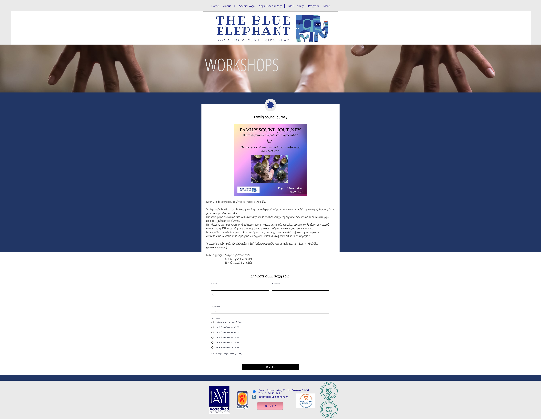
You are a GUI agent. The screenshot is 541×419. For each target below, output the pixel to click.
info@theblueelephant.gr (273, 396)
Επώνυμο (276, 283)
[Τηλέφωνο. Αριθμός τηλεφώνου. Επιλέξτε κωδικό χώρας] (216, 311)
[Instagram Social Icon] (254, 397)
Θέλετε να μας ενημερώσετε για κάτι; (226, 354)
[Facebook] (254, 392)
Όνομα (214, 283)
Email (214, 295)
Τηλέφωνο (215, 307)
